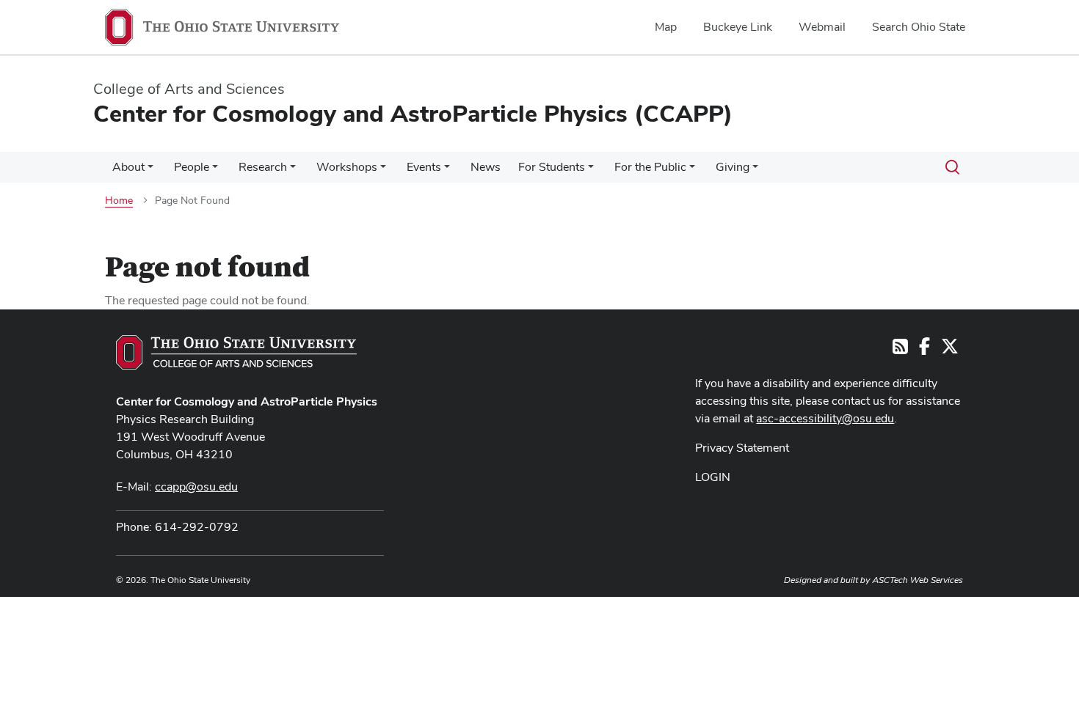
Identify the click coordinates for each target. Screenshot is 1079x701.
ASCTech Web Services (917, 580)
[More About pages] (150, 171)
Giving (732, 167)
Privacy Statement (742, 447)
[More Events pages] (447, 171)
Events (424, 167)
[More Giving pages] (755, 171)
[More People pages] (215, 171)
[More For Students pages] (591, 171)
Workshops (346, 167)
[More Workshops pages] (383, 171)
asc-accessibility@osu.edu (825, 418)
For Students (551, 167)
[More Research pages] (293, 171)
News (486, 167)
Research (263, 167)
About (128, 167)
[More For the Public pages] (692, 171)
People (191, 167)
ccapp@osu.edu (196, 486)
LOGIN (712, 477)
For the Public (650, 167)
